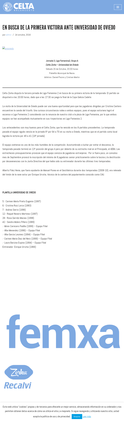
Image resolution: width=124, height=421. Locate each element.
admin (8, 34)
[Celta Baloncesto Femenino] (18, 7)
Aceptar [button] (77, 416)
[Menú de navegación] (118, 7)
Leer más (87, 416)
